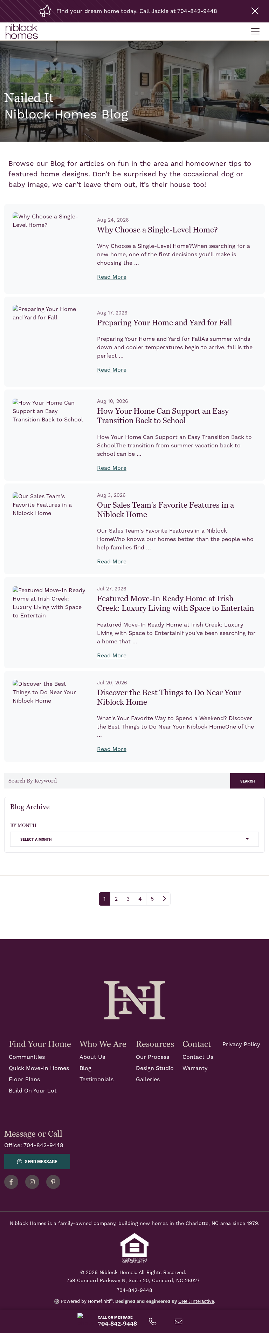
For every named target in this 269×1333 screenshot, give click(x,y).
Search (247, 780)
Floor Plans (24, 1079)
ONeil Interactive (196, 1301)
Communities (27, 1057)
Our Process (152, 1057)
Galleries (148, 1079)
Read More (111, 276)
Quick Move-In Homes (39, 1068)
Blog (85, 1068)
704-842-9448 (43, 1145)
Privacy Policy (241, 1044)
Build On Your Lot (33, 1090)
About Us (92, 1057)
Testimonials (96, 1079)
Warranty (195, 1068)
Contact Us (197, 1057)
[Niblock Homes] (134, 999)
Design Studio (155, 1068)
